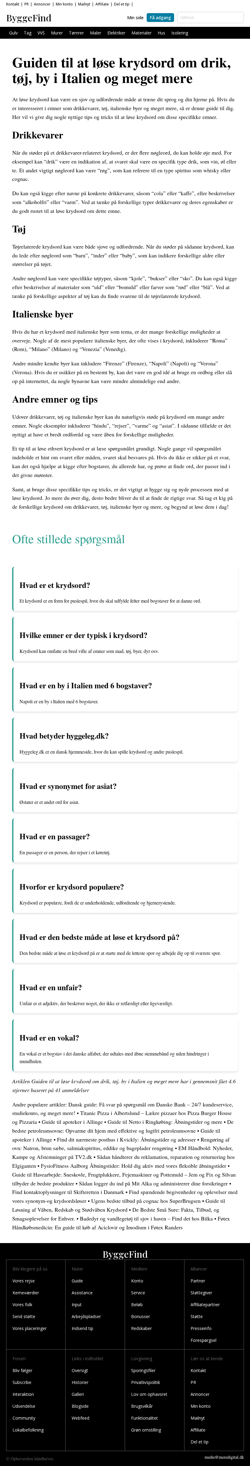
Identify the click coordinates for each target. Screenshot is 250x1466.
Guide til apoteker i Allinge (72, 1121)
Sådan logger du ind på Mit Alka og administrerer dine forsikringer (153, 1183)
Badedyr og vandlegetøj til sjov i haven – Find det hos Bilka (146, 1218)
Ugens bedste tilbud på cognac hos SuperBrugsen (146, 1200)
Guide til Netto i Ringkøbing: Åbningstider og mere (165, 1121)
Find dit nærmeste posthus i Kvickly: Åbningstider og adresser (126, 1139)
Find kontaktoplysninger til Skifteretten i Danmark (68, 1191)
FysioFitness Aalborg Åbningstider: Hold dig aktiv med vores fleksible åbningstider (133, 1165)
